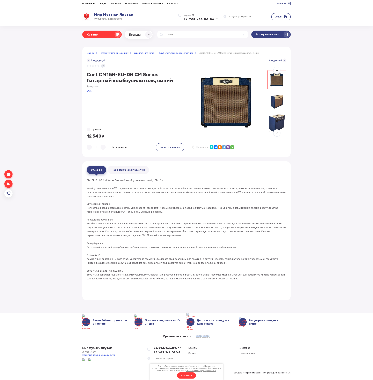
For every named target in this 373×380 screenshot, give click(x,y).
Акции (278, 16)
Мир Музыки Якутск (113, 14)
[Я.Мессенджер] (211, 147)
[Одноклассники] (220, 147)
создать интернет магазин (247, 372)
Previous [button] (276, 70)
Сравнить (96, 129)
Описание (96, 170)
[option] (226, 101)
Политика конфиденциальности (98, 355)
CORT (90, 90)
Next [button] (276, 133)
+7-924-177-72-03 (167, 352)
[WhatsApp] (232, 147)
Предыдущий (98, 60)
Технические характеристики (128, 170)
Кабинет (281, 3)
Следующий (275, 60)
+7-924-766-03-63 (199, 19)
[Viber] (228, 147)
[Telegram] (224, 147)
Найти (244, 34)
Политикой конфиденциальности (201, 371)
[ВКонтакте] (216, 147)
